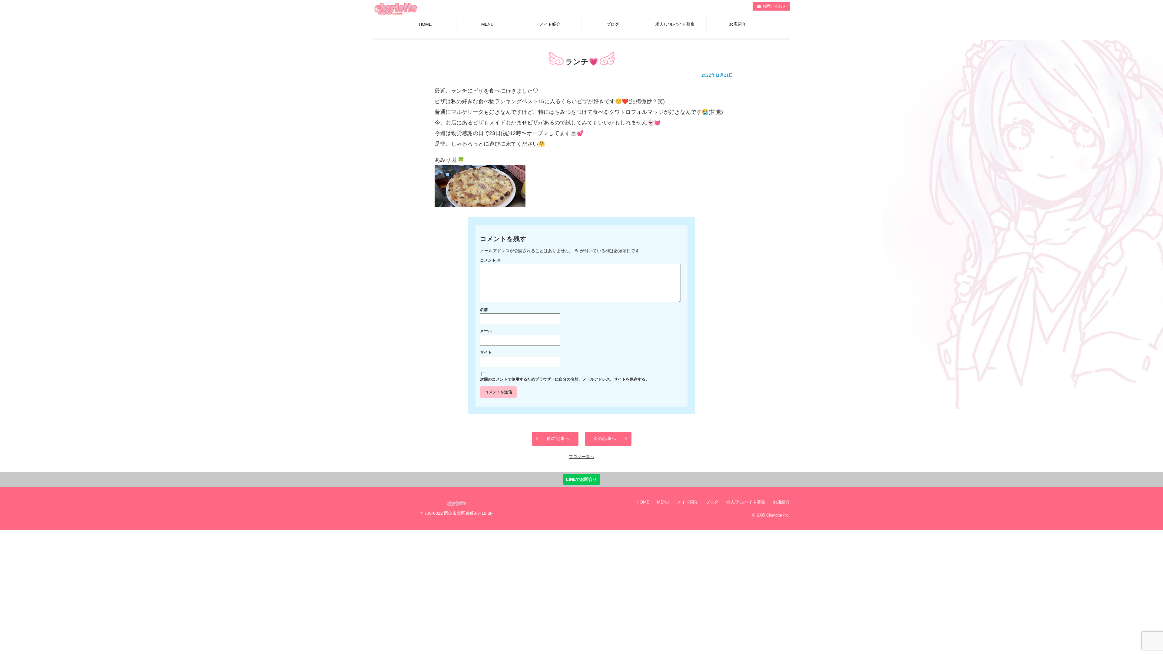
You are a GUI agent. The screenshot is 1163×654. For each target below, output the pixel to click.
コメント (490, 260)
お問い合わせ (771, 6)
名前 (484, 310)
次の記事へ (605, 438)
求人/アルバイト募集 (675, 24)
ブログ (612, 24)
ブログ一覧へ (581, 456)
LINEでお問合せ (581, 479)
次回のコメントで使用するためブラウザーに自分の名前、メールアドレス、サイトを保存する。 (564, 379)
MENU (487, 24)
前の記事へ (558, 438)
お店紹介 (737, 24)
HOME (425, 24)
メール (486, 331)
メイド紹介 (550, 24)
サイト (486, 352)
